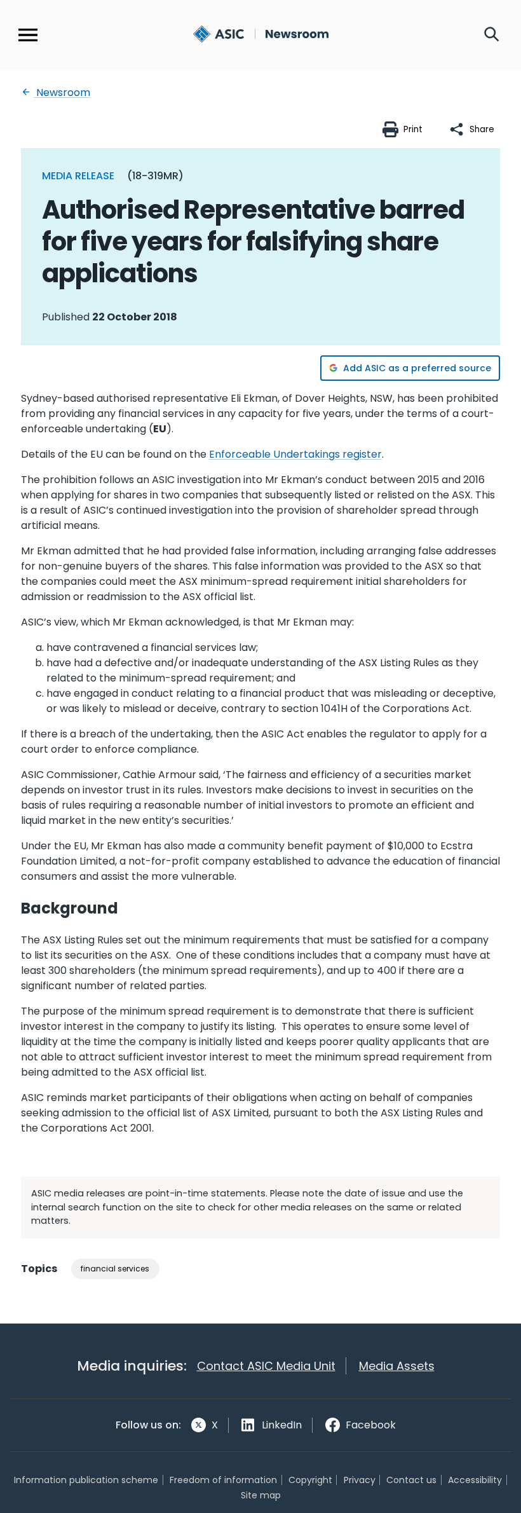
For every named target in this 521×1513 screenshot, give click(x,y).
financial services (115, 1268)
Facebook (371, 1425)
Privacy (360, 1480)
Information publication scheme (86, 1480)
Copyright (310, 1480)
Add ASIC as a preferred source (417, 368)
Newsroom (62, 92)
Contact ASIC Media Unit (266, 1366)
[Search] (492, 35)
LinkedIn (282, 1425)
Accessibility (475, 1480)
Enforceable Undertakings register (295, 454)
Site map (261, 1495)
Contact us (411, 1480)
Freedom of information (223, 1480)
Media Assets (397, 1366)
